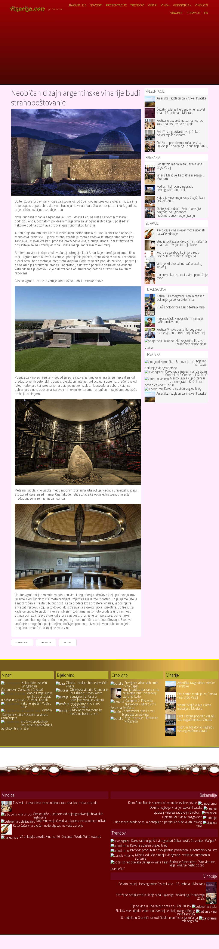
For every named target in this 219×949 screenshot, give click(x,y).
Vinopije (176, 13)
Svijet (67, 642)
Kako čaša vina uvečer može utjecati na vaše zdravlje (181, 232)
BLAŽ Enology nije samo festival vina (181, 307)
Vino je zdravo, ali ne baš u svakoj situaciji (179, 265)
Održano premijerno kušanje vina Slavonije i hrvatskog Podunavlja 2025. (182, 144)
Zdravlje (194, 13)
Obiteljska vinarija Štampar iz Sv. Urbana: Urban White (89, 691)
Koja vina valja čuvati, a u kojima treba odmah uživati (71, 820)
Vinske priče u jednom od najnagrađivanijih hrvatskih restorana (68, 815)
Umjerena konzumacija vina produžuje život (182, 276)
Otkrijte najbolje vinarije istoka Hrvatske (175, 807)
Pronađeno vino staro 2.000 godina (85, 705)
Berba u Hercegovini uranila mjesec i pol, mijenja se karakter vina (181, 298)
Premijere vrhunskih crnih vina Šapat (141, 684)
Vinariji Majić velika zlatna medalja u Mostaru (180, 177)
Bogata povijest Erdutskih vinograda (141, 719)
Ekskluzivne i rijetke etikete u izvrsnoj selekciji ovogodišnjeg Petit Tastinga (155, 912)
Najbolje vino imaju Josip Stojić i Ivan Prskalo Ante (181, 199)
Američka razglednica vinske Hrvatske (181, 98)
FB (206, 13)
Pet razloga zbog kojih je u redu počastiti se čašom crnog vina (178, 254)
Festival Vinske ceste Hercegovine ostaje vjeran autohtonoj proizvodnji (181, 331)
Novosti (96, 5)
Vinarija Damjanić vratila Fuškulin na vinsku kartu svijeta (26, 714)
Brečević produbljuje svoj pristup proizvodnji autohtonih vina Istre (26, 725)
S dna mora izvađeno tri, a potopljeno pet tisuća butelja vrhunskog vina (157, 824)
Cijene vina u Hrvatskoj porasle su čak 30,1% (161, 906)
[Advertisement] (109, 52)
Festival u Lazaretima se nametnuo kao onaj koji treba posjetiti (180, 122)
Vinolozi (201, 5)
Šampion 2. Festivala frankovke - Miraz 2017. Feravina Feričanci (134, 704)
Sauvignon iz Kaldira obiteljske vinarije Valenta (87, 698)
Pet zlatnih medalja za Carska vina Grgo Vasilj (179, 166)
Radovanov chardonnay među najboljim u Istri (86, 712)
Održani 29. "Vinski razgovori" (182, 817)
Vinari (152, 5)
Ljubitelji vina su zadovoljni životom (177, 812)
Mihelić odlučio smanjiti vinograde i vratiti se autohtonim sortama (172, 857)
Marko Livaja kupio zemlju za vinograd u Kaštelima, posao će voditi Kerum (175, 381)
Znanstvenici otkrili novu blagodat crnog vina (138, 713)
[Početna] (28, 9)
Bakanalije (77, 5)
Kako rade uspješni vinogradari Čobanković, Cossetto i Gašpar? (186, 373)
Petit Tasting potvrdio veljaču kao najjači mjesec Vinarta (178, 133)
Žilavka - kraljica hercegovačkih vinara (86, 684)
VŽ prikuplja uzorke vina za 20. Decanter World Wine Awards (60, 836)
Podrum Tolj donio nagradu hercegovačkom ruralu (175, 188)
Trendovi (137, 5)
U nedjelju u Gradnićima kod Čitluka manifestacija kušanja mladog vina (159, 919)
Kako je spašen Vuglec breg (182, 388)
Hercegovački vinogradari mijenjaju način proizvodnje (180, 320)
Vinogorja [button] (181, 5)
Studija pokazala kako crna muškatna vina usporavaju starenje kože (182, 243)
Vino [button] (164, 5)
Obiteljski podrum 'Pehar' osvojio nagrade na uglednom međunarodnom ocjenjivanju (179, 212)
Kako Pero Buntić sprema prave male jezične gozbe (162, 802)
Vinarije (46, 642)
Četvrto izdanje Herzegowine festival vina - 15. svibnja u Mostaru (181, 111)
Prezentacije (116, 5)
